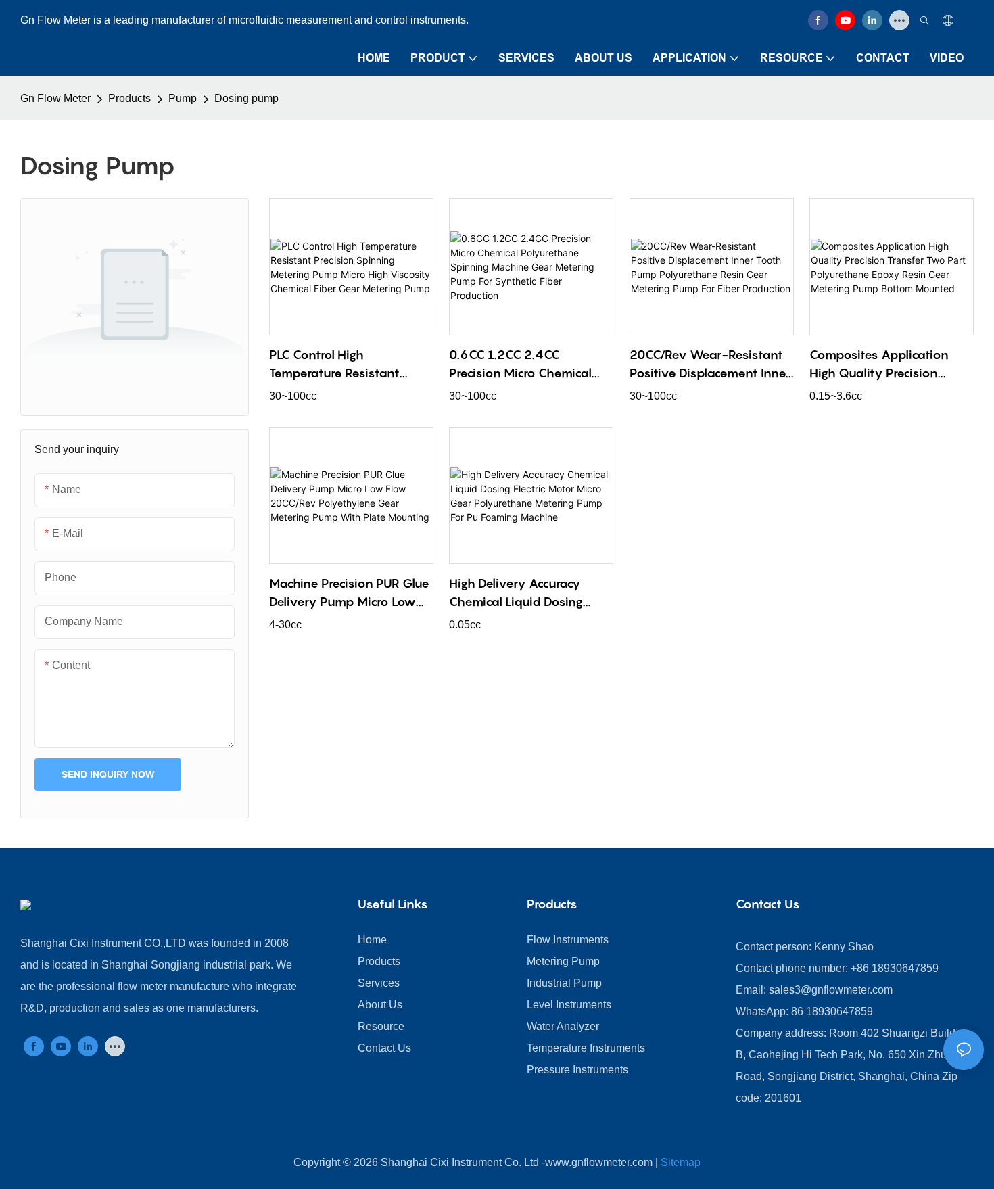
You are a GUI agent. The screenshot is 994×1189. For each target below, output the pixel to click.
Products (129, 98)
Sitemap (681, 1162)
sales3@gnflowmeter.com (831, 990)
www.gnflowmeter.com (599, 1162)
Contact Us (384, 1048)
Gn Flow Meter (55, 98)
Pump (182, 98)
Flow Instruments (568, 940)
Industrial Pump (564, 983)
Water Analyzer (563, 1026)
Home (372, 940)
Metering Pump (563, 961)
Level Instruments (569, 1004)
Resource (381, 1026)
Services (379, 983)
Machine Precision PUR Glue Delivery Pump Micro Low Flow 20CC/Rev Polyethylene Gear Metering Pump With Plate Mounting (350, 593)
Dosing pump (246, 98)
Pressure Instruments (577, 1069)
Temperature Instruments (586, 1048)
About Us (380, 1004)
